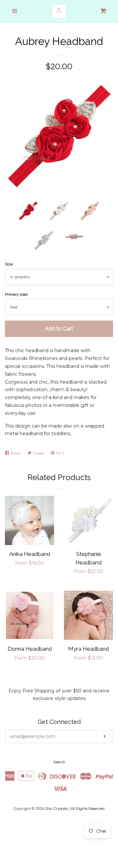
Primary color (16, 294)
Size (9, 264)
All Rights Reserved (87, 808)
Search (59, 762)
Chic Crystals (56, 808)
